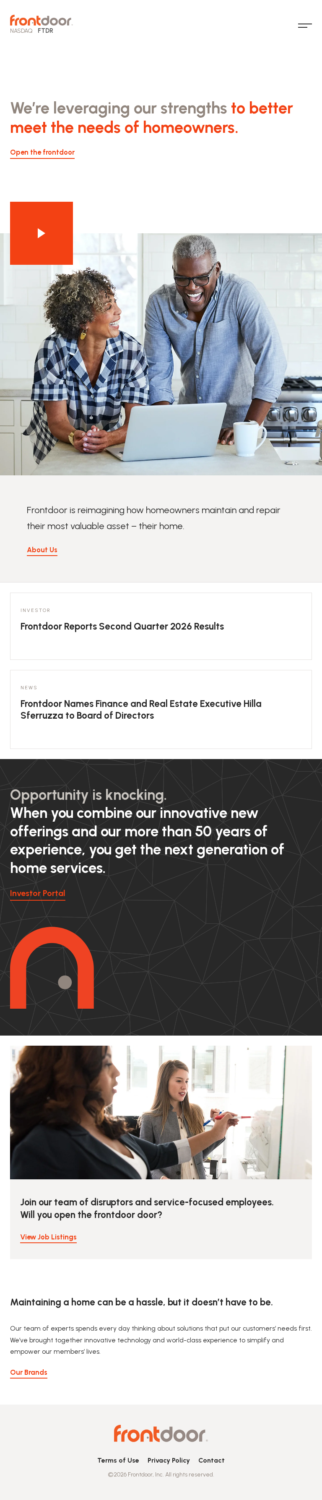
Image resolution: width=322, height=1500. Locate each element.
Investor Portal (37, 893)
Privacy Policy (169, 1460)
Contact (211, 1460)
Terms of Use (118, 1460)
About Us (42, 550)
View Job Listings (48, 1237)
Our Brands (28, 1372)
